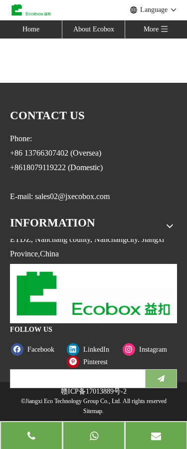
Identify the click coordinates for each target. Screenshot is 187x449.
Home (30, 29)
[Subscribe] (161, 378)
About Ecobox (93, 29)
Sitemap (92, 411)
